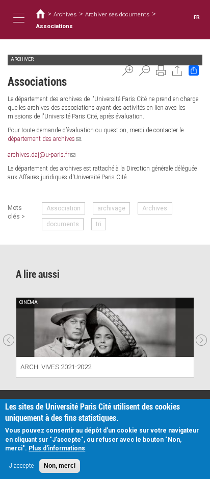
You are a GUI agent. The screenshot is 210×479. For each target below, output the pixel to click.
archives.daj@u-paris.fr (41, 154)
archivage (111, 208)
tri (98, 224)
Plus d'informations (57, 448)
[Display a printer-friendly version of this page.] (161, 70)
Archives (65, 14)
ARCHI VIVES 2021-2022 (55, 367)
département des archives (44, 138)
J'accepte (21, 465)
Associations (54, 26)
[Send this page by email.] (177, 70)
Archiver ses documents (117, 14)
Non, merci (59, 465)
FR (197, 17)
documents (62, 224)
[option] (105, 337)
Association (63, 208)
